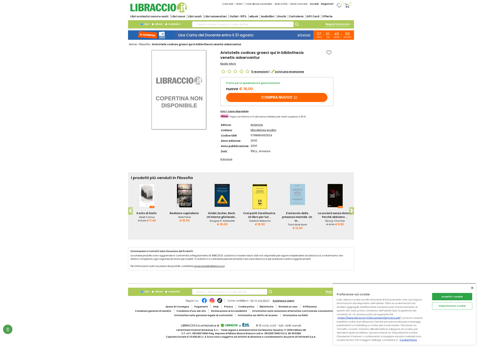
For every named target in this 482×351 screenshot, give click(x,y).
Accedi (314, 3)
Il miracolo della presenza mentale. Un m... (297, 217)
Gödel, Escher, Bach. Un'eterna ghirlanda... (222, 215)
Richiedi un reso (288, 306)
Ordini (239, 3)
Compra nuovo (276, 97)
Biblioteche (266, 306)
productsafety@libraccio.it (209, 266)
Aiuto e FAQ (281, 3)
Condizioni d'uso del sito (191, 311)
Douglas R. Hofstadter (222, 220)
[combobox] (243, 24)
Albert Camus (147, 217)
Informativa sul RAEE (295, 315)
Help (216, 306)
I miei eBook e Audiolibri (258, 3)
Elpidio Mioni (228, 64)
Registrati (327, 3)
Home (133, 44)
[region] (404, 314)
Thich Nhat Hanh (297, 224)
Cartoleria (296, 16)
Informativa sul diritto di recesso (258, 315)
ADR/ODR (299, 311)
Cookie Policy (408, 340)
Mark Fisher (184, 217)
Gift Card (312, 16)
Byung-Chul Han (335, 220)
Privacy (228, 306)
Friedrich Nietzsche (260, 220)
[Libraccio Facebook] (204, 302)
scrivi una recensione (289, 72)
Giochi (281, 16)
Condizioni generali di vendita (153, 311)
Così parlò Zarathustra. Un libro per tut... (259, 215)
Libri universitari (215, 16)
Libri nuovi (178, 16)
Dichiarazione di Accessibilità (229, 311)
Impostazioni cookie (452, 306)
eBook (253, 16)
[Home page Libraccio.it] (158, 11)
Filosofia (144, 44)
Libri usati (195, 16)
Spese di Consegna (177, 306)
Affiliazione (310, 306)
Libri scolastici (149, 16)
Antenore (257, 125)
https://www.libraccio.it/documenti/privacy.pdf (369, 318)
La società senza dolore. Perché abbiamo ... (335, 215)
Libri (146, 24)
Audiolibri (267, 16)
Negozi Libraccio (337, 24)
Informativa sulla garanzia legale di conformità (203, 315)
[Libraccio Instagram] (212, 302)
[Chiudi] (472, 288)
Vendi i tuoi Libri (298, 3)
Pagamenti (201, 306)
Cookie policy (246, 306)
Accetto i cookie (452, 296)
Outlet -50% (238, 16)
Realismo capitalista (184, 213)
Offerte (327, 16)
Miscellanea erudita (263, 130)
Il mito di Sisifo (147, 213)
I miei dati (227, 3)
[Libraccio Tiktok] (219, 302)
